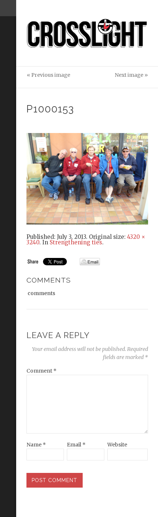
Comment (41, 370)
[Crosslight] (87, 33)
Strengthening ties (76, 242)
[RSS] (8, 46)
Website (117, 444)
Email (76, 444)
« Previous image (48, 75)
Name (36, 444)
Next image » (131, 75)
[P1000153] (87, 178)
